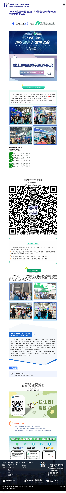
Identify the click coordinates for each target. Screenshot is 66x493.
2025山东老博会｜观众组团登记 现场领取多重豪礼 (31, 428)
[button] (64, 4)
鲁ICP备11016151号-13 (9, 488)
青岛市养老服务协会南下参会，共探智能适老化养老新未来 (33, 430)
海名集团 (62, 486)
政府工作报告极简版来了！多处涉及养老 (27, 426)
